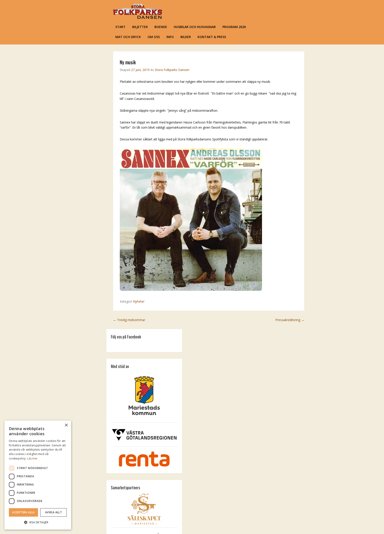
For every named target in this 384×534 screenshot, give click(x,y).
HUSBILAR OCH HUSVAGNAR (195, 27)
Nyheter (138, 301)
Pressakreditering (289, 320)
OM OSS (154, 37)
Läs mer (32, 458)
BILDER (185, 37)
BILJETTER (140, 27)
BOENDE (160, 27)
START (120, 27)
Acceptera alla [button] (23, 512)
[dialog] (37, 475)
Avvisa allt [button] (53, 512)
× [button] (66, 425)
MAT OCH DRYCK (128, 37)
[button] (38, 522)
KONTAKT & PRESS (212, 37)
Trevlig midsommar (129, 320)
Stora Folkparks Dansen (172, 70)
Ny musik (128, 62)
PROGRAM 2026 (234, 27)
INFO (170, 37)
